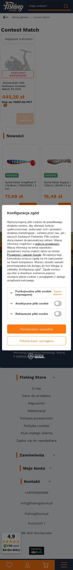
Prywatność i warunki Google (24, 254)
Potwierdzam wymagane (37, 340)
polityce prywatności (47, 243)
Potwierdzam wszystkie (36, 329)
